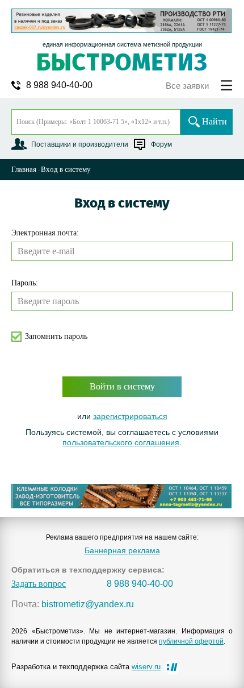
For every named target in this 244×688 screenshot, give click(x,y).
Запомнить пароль (56, 336)
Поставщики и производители (79, 144)
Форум (161, 144)
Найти (214, 121)
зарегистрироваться (130, 416)
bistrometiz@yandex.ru (87, 604)
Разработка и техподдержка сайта (86, 666)
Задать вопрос (38, 583)
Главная (23, 169)
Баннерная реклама (122, 550)
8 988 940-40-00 (59, 85)
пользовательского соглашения (120, 442)
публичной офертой (191, 641)
